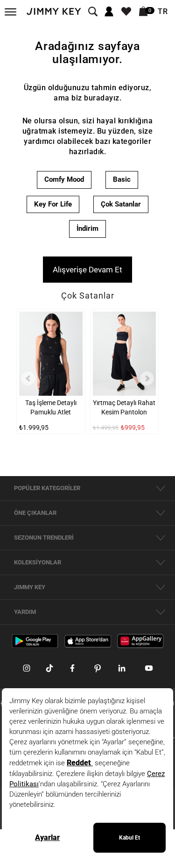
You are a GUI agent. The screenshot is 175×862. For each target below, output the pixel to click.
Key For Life (53, 204)
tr (163, 11)
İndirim (87, 228)
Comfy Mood (64, 179)
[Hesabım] (109, 12)
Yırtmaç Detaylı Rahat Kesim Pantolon (124, 407)
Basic (122, 179)
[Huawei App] (140, 640)
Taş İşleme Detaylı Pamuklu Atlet (51, 407)
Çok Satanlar (121, 204)
